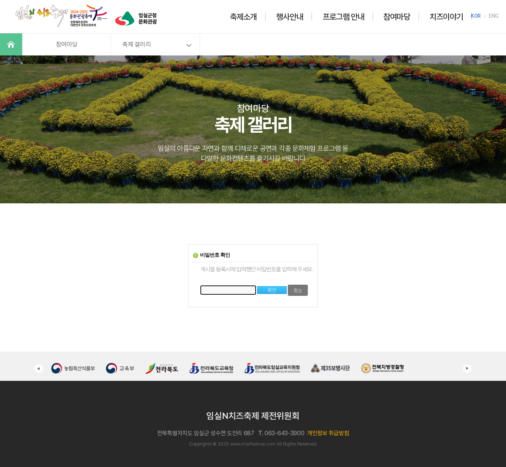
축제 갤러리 (136, 44)
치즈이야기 (446, 16)
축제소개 (243, 16)
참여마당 (396, 16)
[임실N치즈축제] (61, 5)
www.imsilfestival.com (253, 444)
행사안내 (289, 16)
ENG (494, 16)
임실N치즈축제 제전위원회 (252, 415)
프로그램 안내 (343, 16)
